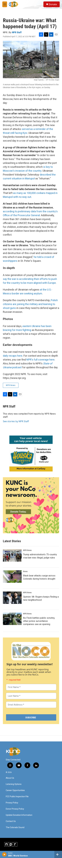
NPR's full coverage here (40, 359)
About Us (10, 778)
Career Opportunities (15, 790)
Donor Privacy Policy (15, 809)
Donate (53, 4)
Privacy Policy (12, 803)
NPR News (10, 385)
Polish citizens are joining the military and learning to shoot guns (30, 304)
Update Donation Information (19, 815)
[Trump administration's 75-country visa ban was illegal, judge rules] (12, 555)
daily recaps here (12, 355)
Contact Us (11, 821)
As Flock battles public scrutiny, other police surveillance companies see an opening (39, 621)
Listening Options (13, 784)
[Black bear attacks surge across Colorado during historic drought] (12, 576)
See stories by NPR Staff (16, 421)
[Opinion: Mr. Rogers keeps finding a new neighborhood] (12, 598)
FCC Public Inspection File (17, 796)
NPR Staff (17, 32)
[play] (4, 854)
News (25, 571)
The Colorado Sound (15, 827)
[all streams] (58, 854)
